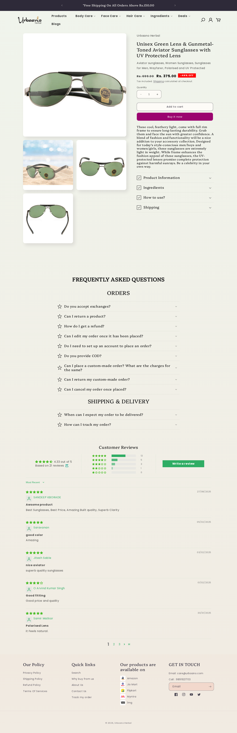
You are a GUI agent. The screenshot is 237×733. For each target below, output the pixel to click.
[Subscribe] (210, 687)
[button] (84, 16)
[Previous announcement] (62, 5)
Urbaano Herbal (123, 723)
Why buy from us (83, 679)
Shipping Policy (33, 679)
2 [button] (114, 644)
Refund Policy (32, 685)
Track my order (82, 697)
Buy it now (175, 116)
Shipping (158, 81)
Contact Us (79, 691)
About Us (77, 685)
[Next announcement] (175, 5)
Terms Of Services (35, 691)
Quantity (142, 87)
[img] (34, 492)
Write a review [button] (183, 464)
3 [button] (119, 644)
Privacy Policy (32, 673)
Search (76, 673)
